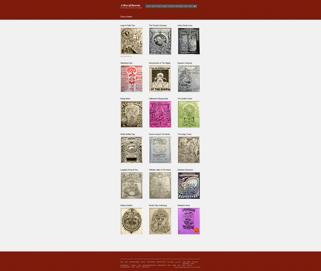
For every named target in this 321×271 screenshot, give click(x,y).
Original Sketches (162, 265)
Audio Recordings (151, 262)
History (192, 263)
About (153, 6)
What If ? (165, 6)
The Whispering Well (125, 267)
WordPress (198, 267)
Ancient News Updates (134, 262)
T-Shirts (183, 265)
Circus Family (170, 262)
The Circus (171, 6)
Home (148, 6)
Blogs (190, 6)
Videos (133, 267)
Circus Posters (178, 262)
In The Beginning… (124, 265)
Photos (169, 265)
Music (139, 265)
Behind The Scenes (161, 262)
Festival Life (195, 262)
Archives (159, 6)
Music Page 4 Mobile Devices (149, 265)
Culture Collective (187, 262)
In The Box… (134, 265)
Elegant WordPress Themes (185, 267)
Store (186, 6)
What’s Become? (146, 267)
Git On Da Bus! (179, 6)
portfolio (174, 265)
